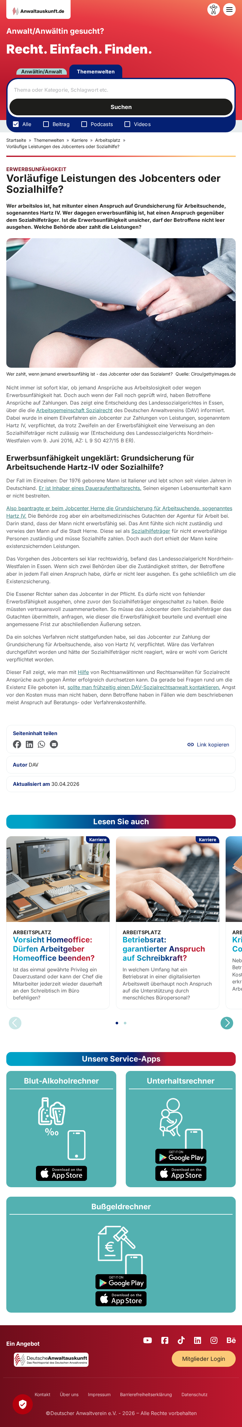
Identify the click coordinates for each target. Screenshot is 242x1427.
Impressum (99, 1394)
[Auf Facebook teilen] (17, 744)
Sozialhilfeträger (150, 531)
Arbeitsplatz (107, 140)
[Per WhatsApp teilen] (41, 744)
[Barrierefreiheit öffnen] (213, 9)
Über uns (69, 1394)
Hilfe (83, 672)
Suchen (121, 107)
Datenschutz (195, 1394)
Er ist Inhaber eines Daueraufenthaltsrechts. (90, 488)
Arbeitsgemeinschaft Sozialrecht (74, 410)
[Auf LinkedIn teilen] (29, 744)
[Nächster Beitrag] (227, 1023)
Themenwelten (96, 71)
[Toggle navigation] (229, 9)
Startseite (16, 140)
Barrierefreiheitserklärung (146, 1394)
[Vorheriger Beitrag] (15, 1023)
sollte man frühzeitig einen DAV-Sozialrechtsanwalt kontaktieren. (143, 687)
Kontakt (42, 1394)
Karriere (80, 140)
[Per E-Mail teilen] (54, 744)
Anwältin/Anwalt (41, 71)
